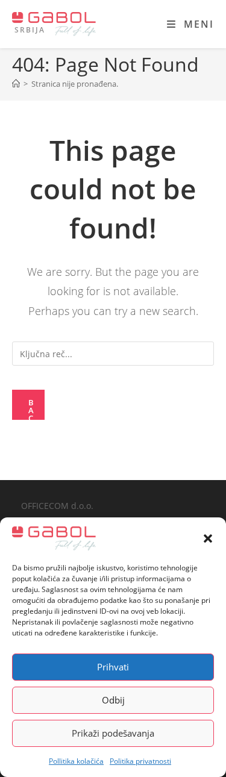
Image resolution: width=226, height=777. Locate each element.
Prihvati (113, 667)
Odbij (113, 700)
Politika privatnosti (140, 761)
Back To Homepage (32, 408)
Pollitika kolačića (76, 761)
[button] (208, 538)
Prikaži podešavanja (113, 733)
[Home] (16, 83)
